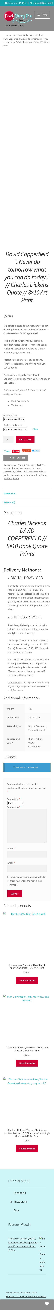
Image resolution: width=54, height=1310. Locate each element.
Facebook (19, 1193)
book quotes (25, 468)
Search (27, 1305)
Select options (27, 980)
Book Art (40, 35)
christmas (36, 468)
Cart (41, 1302)
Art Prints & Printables (23, 35)
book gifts (13, 468)
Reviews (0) (9, 502)
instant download (32, 475)
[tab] (27, 493)
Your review (13, 806)
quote (16, 478)
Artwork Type (10, 414)
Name (11, 848)
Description (9, 493)
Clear (35, 429)
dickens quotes (31, 471)
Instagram (19, 1201)
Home (8, 35)
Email (11, 862)
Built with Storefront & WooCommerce (26, 1296)
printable (7, 478)
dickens (18, 471)
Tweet (7, 451)
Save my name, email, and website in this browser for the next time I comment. (26, 880)
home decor (17, 475)
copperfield (8, 471)
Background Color (12, 425)
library (44, 475)
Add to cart (25, 439)
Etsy (15, 1210)
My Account (9, 1305)
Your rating (13, 799)
